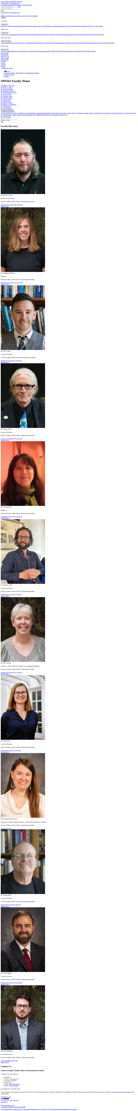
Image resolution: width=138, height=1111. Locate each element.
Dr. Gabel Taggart (6, 108)
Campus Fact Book (98, 34)
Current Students (33, 16)
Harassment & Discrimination (61, 1109)
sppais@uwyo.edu (6, 750)
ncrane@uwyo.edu (6, 594)
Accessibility (73, 1109)
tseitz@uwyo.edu (6, 905)
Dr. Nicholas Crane (6, 96)
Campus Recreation (6, 34)
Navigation (4, 86)
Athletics (13, 5)
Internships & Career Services (68, 26)
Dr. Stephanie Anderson (8, 91)
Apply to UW (5, 56)
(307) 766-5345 (17, 438)
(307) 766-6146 (17, 360)
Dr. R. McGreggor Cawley (9, 92)
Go (2, 10)
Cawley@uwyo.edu (7, 438)
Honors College (81, 26)
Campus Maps (38, 51)
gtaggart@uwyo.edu (7, 983)
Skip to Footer (18, 1)
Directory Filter (5, 120)
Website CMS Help (83, 51)
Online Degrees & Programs (20, 26)
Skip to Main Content (7, 1)
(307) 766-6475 (18, 205)
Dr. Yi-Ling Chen (6, 94)
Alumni (18, 5)
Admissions (17, 16)
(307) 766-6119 (17, 672)
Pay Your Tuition (6, 51)
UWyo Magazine (73, 43)
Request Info (4, 54)
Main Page (11, 86)
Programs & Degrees (7, 16)
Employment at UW (38, 1109)
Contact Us (4, 1102)
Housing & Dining (17, 34)
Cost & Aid (24, 16)
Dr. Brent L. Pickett (6, 103)
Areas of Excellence (16, 43)
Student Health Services (41, 34)
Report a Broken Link (7, 1105)
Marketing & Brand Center (70, 51)
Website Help (13, 1109)
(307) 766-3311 (17, 594)
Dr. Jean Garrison (6, 99)
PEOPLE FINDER (20, 1107)
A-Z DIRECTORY (7, 1107)
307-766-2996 (16, 750)
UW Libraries (33, 26)
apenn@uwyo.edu (6, 828)
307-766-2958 (17, 983)
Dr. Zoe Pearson (5, 101)
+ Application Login (26, 5)
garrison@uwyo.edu (7, 672)
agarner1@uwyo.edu (7, 205)
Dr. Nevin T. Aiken (6, 87)
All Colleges (99, 26)
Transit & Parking (28, 34)
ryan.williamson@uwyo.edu (9, 1060)
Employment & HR (48, 51)
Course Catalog (41, 26)
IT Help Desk (58, 51)
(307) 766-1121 (14, 1100)
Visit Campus (5, 53)
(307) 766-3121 (18, 283)
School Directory (10, 75)
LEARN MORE (6, 113)
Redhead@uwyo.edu (7, 283)
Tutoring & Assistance (52, 26)
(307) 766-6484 (13, 1086)
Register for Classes (17, 51)
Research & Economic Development (103, 43)
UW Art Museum (27, 43)
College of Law (90, 26)
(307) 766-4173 (17, 516)
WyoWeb (3, 5)
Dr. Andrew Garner (6, 98)
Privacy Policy (48, 1109)
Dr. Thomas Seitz (6, 106)
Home (8, 71)
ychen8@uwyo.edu (6, 516)
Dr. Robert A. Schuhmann (8, 104)
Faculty (7, 76)
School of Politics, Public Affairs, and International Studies (22, 73)
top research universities (123, 1092)
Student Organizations (65, 34)
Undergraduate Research (85, 43)
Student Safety (88, 34)
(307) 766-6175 (16, 905)
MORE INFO (5, 206)
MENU (3, 17)
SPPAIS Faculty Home (8, 111)
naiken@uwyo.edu (6, 360)
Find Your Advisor (28, 51)
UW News (92, 51)
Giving (8, 5)
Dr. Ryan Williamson (7, 109)
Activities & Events (78, 34)
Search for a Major (6, 26)
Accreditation (5, 1109)
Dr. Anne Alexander (7, 89)
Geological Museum (54, 43)
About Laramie (5, 43)
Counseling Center (53, 34)
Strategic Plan (64, 43)
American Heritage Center (40, 43)
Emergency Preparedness (24, 1109)
